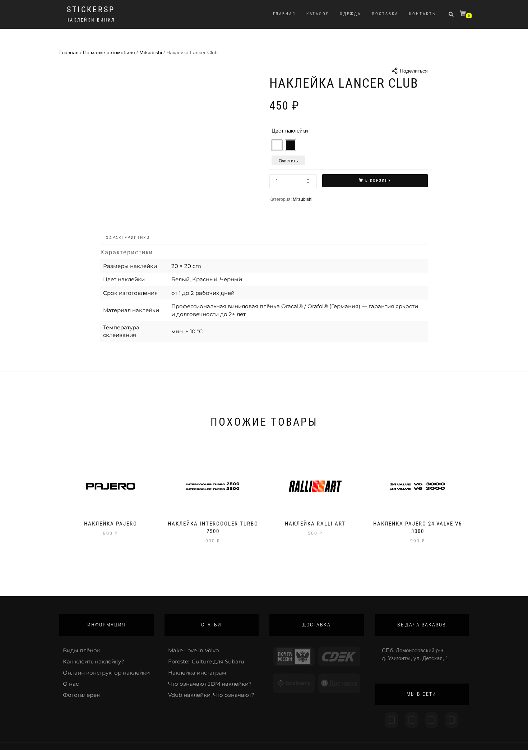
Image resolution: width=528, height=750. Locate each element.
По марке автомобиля (109, 52)
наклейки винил (90, 20)
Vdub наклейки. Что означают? (211, 694)
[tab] (128, 238)
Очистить (288, 160)
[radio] (277, 145)
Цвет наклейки (290, 131)
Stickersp (91, 9)
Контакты (422, 13)
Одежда (350, 13)
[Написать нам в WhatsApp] (431, 720)
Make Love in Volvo (193, 650)
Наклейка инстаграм (197, 672)
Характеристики (128, 237)
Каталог (317, 13)
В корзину (378, 180)
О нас (71, 683)
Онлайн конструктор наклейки (106, 672)
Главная (284, 13)
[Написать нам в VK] (451, 720)
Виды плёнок (81, 650)
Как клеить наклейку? (93, 661)
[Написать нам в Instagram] (391, 720)
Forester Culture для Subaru (206, 661)
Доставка (385, 13)
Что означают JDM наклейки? (210, 683)
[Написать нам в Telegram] (411, 720)
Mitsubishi (150, 52)
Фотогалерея (81, 694)
